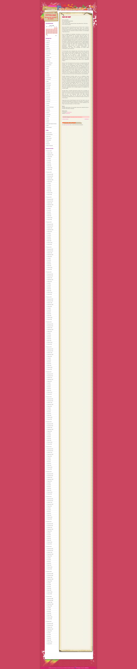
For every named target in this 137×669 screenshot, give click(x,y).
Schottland (48, 99)
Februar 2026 (50, 167)
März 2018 (49, 365)
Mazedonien (49, 83)
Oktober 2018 (50, 352)
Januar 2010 (50, 568)
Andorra (48, 44)
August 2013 (50, 481)
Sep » (56, 35)
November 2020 (50, 300)
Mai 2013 (49, 486)
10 (46, 30)
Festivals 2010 (49, 546)
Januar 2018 (50, 369)
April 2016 (49, 413)
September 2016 (50, 404)
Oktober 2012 (50, 502)
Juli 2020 (49, 308)
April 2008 (49, 613)
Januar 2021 (50, 294)
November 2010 (50, 550)
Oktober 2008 (50, 602)
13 (51, 30)
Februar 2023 (50, 242)
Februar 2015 (50, 442)
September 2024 (50, 204)
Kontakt (75, 9)
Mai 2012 (49, 511)
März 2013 (49, 490)
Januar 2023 (50, 244)
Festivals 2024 (49, 197)
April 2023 (49, 238)
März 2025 (49, 190)
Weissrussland (49, 127)
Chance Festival (65, 119)
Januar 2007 (50, 643)
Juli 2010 (49, 557)
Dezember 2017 (50, 373)
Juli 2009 (49, 582)
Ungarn (48, 121)
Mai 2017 (49, 386)
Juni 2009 (49, 584)
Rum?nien (48, 94)
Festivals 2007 (49, 621)
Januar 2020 (50, 319)
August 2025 (50, 181)
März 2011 (49, 540)
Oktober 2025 (50, 177)
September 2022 (50, 254)
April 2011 (49, 538)
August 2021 (50, 281)
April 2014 (49, 463)
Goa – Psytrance (49, 62)
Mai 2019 (49, 336)
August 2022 (50, 256)
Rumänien (48, 96)
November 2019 (50, 325)
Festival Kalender (50, 134)
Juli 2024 (49, 208)
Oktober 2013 (50, 477)
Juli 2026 (49, 158)
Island (48, 70)
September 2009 (50, 579)
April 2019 (49, 338)
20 (51, 31)
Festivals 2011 (49, 521)
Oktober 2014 (50, 452)
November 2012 (50, 500)
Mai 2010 (49, 561)
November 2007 (50, 625)
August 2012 (50, 506)
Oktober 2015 (50, 427)
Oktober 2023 (50, 227)
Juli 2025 (49, 183)
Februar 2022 (50, 267)
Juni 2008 (49, 609)
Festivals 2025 (49, 172)
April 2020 (49, 313)
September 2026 (50, 154)
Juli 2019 (49, 333)
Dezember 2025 (50, 174)
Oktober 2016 (50, 402)
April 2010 (49, 563)
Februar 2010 (50, 567)
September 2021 (50, 279)
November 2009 (50, 575)
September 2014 (50, 454)
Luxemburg (49, 79)
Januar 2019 (50, 344)
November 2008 (50, 600)
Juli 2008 (49, 607)
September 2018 (50, 354)
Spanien (48, 112)
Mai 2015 (49, 436)
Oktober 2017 (50, 377)
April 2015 (49, 438)
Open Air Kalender (50, 145)
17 (46, 31)
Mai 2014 (49, 461)
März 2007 (49, 640)
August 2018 (50, 356)
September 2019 (50, 329)
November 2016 (50, 400)
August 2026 (50, 156)
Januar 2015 (50, 444)
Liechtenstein (49, 77)
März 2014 (49, 465)
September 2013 (50, 479)
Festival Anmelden (68, 9)
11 (48, 30)
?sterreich (48, 40)
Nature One (49, 136)
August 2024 (50, 206)
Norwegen (48, 86)
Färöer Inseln (49, 57)
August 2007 (50, 630)
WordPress (87, 667)
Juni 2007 (49, 634)
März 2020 (49, 315)
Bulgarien (48, 48)
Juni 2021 (49, 285)
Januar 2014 (50, 469)
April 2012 (49, 513)
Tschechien (48, 114)
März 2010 (49, 565)
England (48, 55)
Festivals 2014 (49, 446)
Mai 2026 (49, 162)
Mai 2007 (49, 636)
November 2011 (50, 525)
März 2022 (49, 265)
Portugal (48, 92)
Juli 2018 (49, 358)
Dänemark (48, 51)
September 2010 (50, 554)
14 (53, 30)
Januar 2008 (50, 618)
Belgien (48, 46)
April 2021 (49, 288)
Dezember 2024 (50, 199)
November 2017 (50, 375)
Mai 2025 (49, 187)
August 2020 (50, 306)
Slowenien (48, 110)
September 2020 (50, 304)
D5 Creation (78, 667)
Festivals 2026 (49, 132)
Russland (48, 97)
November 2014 (50, 450)
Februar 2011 (50, 542)
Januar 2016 (50, 419)
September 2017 (50, 379)
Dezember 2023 (50, 224)
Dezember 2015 (50, 423)
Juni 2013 (49, 484)
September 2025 (50, 179)
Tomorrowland (49, 138)
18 (48, 31)
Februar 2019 (50, 342)
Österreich (48, 88)
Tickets (48, 141)
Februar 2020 (50, 317)
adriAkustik (86, 119)
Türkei (48, 118)
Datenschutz (80, 9)
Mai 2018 (49, 361)
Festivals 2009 (49, 571)
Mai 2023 (49, 237)
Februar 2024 (50, 217)
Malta (48, 81)
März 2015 (49, 440)
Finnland (48, 59)
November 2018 (50, 350)
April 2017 (49, 388)
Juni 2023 (49, 235)
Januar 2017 (50, 394)
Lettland (48, 75)
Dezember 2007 (50, 623)
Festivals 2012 (49, 496)
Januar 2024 (50, 219)
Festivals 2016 (49, 396)
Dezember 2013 (50, 473)
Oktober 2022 (50, 252)
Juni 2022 (49, 260)
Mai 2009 (49, 586)
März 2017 (49, 390)
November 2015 (50, 425)
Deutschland (49, 53)
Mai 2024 (49, 212)
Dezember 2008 (50, 598)
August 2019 (50, 331)
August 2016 (50, 406)
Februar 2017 (50, 392)
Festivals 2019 (49, 321)
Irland (48, 68)
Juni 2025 (49, 185)
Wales (48, 125)
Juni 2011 (49, 534)
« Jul (47, 35)
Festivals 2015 (49, 421)
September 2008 (50, 604)
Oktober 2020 (50, 302)
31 (46, 34)
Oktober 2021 (50, 277)
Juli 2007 (49, 632)
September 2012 (50, 504)
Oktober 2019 (50, 327)
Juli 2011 (49, 532)
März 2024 (49, 215)
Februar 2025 (50, 192)
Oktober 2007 (50, 627)
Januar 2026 (50, 169)
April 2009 (49, 588)
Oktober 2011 (50, 527)
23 (56, 31)
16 (56, 30)
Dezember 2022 (50, 249)
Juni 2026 (49, 160)
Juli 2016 (49, 408)
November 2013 (50, 475)
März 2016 (49, 415)
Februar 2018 (50, 367)
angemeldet (68, 124)
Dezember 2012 (50, 498)
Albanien (48, 42)
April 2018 (49, 363)
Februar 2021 (50, 292)
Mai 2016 (49, 411)
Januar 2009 (50, 593)
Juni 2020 (49, 310)
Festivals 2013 (49, 471)
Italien (48, 72)
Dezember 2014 (50, 448)
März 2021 (49, 290)
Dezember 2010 (50, 548)
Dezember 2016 (50, 398)
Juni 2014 (49, 459)
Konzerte (48, 143)
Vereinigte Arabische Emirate (51, 123)
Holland (48, 66)
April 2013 (49, 488)
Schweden (48, 101)
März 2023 (49, 240)
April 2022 (49, 263)
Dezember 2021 (50, 274)
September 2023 (50, 229)
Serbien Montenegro (50, 107)
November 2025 (50, 176)
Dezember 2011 (50, 523)
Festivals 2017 (49, 371)
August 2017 (50, 381)
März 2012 (49, 515)
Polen (48, 90)
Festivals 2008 (49, 596)
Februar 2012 (50, 517)
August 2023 (50, 231)
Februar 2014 (50, 467)
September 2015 (50, 429)
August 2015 (50, 431)
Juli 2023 (49, 233)
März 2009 (49, 590)
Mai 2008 (49, 611)
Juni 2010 (49, 559)
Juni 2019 (49, 335)
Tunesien (48, 116)
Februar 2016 (50, 417)
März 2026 (49, 165)
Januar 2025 (50, 194)
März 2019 (49, 340)
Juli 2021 (49, 283)
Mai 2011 (49, 536)
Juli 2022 (49, 258)
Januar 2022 (50, 269)
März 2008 (49, 615)
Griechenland (49, 64)
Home (62, 9)
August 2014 (50, 456)
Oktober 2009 (50, 577)
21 (53, 31)
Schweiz (48, 103)
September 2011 (50, 529)
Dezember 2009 (50, 573)
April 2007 (49, 638)
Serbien (48, 105)
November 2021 (50, 275)
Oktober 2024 (50, 202)
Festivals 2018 (49, 346)
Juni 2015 (49, 434)
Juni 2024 (49, 210)
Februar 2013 (50, 492)
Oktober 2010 (50, 552)
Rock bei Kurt (69, 112)
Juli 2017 (49, 383)
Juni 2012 (49, 509)
